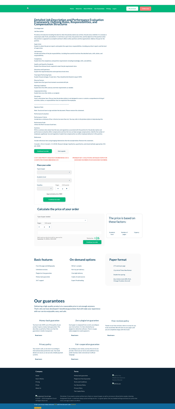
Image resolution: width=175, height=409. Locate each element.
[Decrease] (39, 227)
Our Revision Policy (80, 385)
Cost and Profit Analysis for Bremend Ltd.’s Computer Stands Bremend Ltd (51, 159)
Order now (145, 8)
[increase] (67, 189)
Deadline (39, 185)
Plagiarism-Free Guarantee (82, 379)
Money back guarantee (81, 375)
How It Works (88, 8)
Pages (57, 185)
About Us (79, 8)
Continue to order (43, 151)
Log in (114, 8)
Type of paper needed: (43, 216)
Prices (37, 385)
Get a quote (61, 151)
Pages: (39, 223)
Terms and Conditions (80, 382)
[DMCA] (116, 383)
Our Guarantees (99, 8)
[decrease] (58, 189)
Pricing (108, 8)
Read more (38, 335)
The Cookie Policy (79, 391)
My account (132, 8)
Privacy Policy (78, 388)
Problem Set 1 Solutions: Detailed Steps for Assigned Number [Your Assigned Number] (90, 159)
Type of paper (41, 169)
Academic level (41, 177)
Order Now (37, 408)
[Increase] (49, 227)
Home (72, 8)
